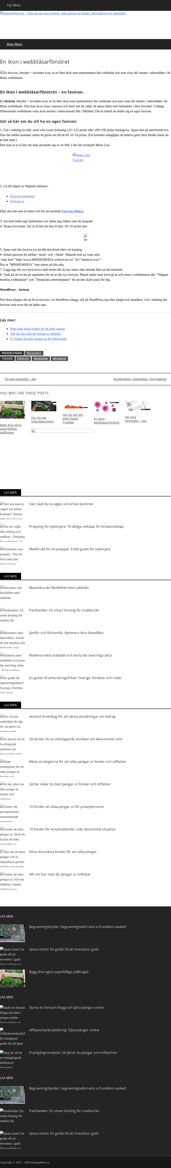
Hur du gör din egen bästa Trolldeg (73, 418)
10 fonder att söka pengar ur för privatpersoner (66, 806)
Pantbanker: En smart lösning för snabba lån (64, 610)
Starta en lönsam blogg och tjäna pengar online (66, 1007)
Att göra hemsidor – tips (20, 379)
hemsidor (41, 358)
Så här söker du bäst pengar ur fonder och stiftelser (70, 784)
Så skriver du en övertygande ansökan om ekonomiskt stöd (75, 739)
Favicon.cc (17, 201)
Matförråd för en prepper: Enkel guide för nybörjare (70, 549)
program (59, 358)
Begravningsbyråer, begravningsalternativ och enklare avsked (77, 926)
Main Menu (14, 44)
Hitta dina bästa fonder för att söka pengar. (63, 851)
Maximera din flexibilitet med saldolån (59, 587)
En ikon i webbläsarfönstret (106, 420)
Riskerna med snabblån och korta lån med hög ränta (70, 655)
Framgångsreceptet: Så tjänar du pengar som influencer (73, 1052)
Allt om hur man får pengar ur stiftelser (35, 333)
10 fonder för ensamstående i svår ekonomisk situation (72, 829)
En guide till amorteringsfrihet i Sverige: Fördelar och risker (75, 678)
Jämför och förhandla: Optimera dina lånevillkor (66, 632)
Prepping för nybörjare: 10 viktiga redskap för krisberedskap (76, 526)
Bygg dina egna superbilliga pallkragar (10, 428)
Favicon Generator (22, 196)
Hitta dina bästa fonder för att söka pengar (37, 328)
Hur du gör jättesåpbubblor (42, 419)
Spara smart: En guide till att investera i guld (63, 949)
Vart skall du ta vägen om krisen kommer (61, 504)
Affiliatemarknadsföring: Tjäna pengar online (64, 1030)
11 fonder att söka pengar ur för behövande (38, 338)
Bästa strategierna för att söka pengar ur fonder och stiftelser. (78, 761)
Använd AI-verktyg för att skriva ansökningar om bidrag (72, 716)
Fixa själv (34, 353)
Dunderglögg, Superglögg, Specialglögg (139, 379)
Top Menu (13, 5)
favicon (23, 358)
